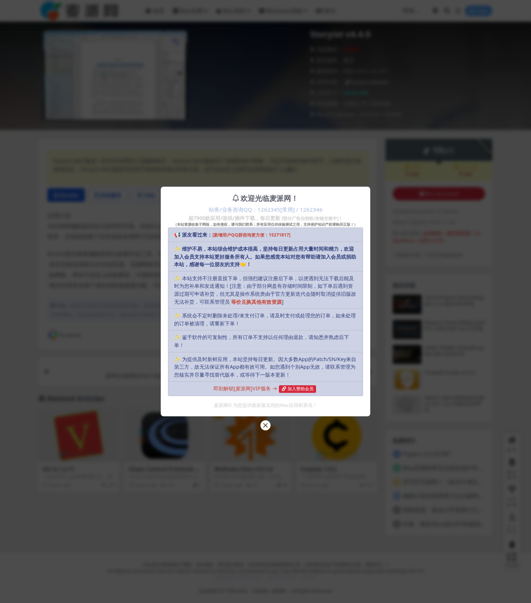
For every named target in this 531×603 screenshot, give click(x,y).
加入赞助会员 (301, 389)
